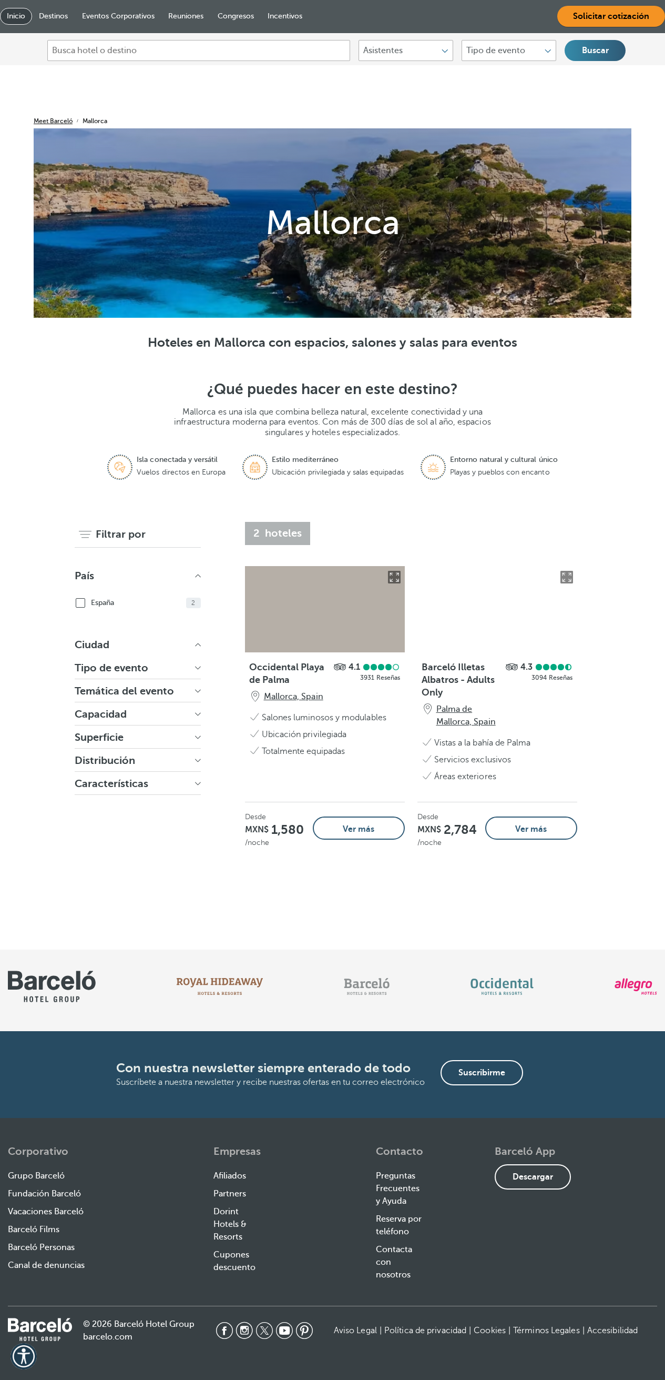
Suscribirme (481, 1072)
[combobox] (198, 50)
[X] (264, 1330)
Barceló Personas (41, 1247)
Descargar (533, 1177)
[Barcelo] (367, 986)
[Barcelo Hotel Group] (40, 1329)
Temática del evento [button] (125, 691)
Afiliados (229, 1176)
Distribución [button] (105, 760)
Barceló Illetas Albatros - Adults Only (458, 680)
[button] (24, 1356)
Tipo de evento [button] (111, 668)
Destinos (53, 16)
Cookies (490, 1330)
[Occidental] (501, 986)
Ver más (358, 829)
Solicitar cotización (611, 16)
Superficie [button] (99, 737)
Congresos (236, 16)
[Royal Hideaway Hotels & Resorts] (220, 986)
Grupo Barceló (36, 1176)
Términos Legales (546, 1330)
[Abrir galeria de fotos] (394, 577)
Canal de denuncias (46, 1265)
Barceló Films (33, 1229)
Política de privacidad (425, 1330)
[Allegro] (636, 986)
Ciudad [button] (92, 645)
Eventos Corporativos (118, 16)
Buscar (595, 50)
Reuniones (185, 16)
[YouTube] (284, 1330)
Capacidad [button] (101, 714)
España (143, 603)
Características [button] (111, 784)
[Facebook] (224, 1330)
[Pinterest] (304, 1330)
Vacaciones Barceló (46, 1211)
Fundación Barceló (44, 1193)
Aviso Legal (355, 1330)
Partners (229, 1193)
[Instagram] (244, 1330)
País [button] (84, 576)
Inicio (16, 16)
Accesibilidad (612, 1330)
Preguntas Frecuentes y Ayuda (398, 1188)
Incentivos (285, 16)
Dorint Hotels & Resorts (230, 1224)
